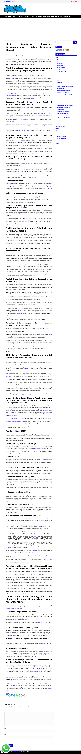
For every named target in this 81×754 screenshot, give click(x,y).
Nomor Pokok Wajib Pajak (62, 113)
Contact (71, 16)
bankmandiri (14, 245)
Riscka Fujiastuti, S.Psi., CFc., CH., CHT (13, 52)
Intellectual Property (37, 16)
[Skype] (14, 695)
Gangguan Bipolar (34, 552)
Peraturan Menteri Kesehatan (63, 90)
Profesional (27, 58)
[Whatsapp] (17, 695)
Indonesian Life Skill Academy (63, 107)
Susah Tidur (8, 666)
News (48, 16)
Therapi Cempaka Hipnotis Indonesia (65, 105)
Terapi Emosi (35, 125)
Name (6, 728)
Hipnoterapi (26, 125)
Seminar (58, 80)
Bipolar (17, 116)
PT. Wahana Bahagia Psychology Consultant (14, 753)
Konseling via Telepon (61, 69)
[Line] (19, 695)
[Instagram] (61, 50)
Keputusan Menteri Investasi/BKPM (64, 94)
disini (13, 121)
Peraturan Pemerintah (62, 88)
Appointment (58, 16)
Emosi (19, 235)
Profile (10, 16)
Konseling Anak (37, 93)
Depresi (35, 115)
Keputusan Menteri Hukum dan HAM (65, 92)
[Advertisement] (40, 27)
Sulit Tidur (50, 188)
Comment (7, 711)
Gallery (44, 16)
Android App (31, 753)
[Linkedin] (12, 695)
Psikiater (28, 130)
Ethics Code (27, 16)
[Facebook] (7, 695)
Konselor (32, 98)
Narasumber (59, 82)
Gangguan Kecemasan (10, 116)
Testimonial (65, 16)
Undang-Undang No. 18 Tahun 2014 (18, 418)
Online (15, 93)
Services (14, 16)
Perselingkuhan (36, 671)
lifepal (19, 453)
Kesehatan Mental (25, 107)
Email (6, 734)
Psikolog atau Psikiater (38, 58)
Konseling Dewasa (10, 95)
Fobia (14, 671)
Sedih (43, 196)
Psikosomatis (8, 376)
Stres (32, 115)
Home (6, 16)
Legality (20, 16)
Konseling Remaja (44, 93)
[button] (16, 16)
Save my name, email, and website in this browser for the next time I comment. (25, 741)
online (7, 90)
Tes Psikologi (59, 73)
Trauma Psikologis (18, 618)
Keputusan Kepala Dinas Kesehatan (64, 96)
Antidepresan (20, 130)
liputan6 (35, 177)
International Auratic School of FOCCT (65, 103)
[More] (24, 695)
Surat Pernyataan (60, 109)
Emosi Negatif (46, 62)
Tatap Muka (36, 328)
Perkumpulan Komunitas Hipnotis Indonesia (66, 101)
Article (52, 16)
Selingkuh (23, 239)
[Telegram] (22, 695)
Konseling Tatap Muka (61, 71)
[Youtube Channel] (68, 50)
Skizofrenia (21, 387)
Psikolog (12, 78)
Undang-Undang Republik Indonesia (65, 86)
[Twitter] (9, 695)
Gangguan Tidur (9, 190)
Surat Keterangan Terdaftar (63, 111)
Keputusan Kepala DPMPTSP (63, 99)
